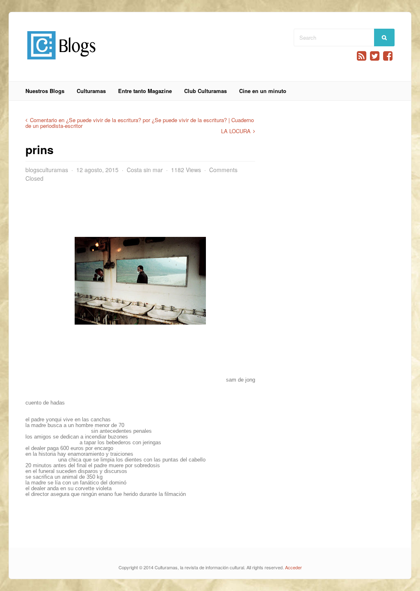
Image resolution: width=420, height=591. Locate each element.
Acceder (293, 567)
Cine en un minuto (262, 91)
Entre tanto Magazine (145, 91)
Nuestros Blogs (44, 91)
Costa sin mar (145, 170)
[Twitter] (374, 55)
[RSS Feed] (361, 55)
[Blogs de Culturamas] (61, 62)
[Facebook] (388, 55)
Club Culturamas (205, 91)
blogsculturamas (46, 170)
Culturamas (91, 91)
